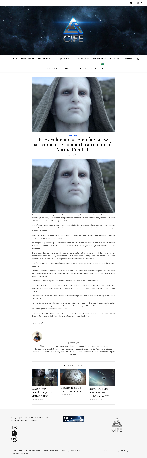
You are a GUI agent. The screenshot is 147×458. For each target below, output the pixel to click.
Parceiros (129, 59)
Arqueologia (64, 59)
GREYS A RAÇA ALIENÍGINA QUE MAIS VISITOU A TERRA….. (43, 392)
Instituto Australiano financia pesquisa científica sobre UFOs (99, 392)
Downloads (51, 68)
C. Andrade (39, 323)
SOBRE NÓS (98, 59)
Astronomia (44, 59)
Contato (114, 59)
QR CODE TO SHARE (88, 68)
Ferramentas (68, 68)
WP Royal (25, 454)
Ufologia (26, 59)
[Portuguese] (101, 67)
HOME (14, 59)
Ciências (82, 59)
